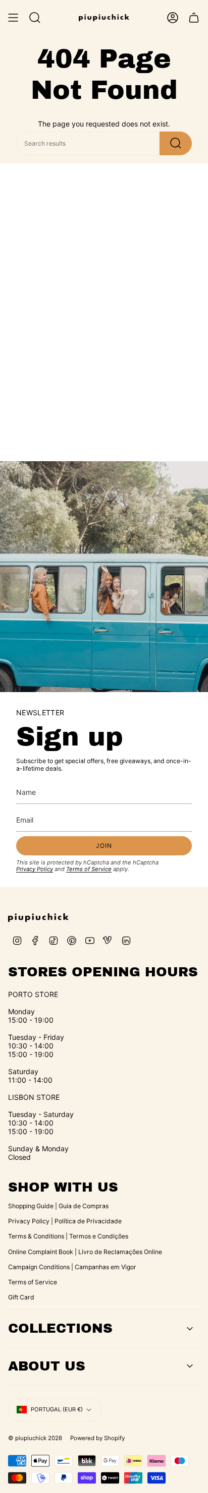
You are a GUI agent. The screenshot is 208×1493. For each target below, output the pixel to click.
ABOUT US (46, 1366)
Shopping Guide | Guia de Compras (58, 1206)
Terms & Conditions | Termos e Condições (68, 1236)
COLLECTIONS (60, 1328)
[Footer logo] (38, 917)
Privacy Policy (34, 869)
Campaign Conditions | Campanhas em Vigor (72, 1267)
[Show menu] (13, 17)
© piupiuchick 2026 (35, 1438)
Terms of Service (89, 869)
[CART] (193, 17)
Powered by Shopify (97, 1438)
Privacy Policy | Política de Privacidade (65, 1221)
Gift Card (21, 1297)
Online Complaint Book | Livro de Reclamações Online (85, 1252)
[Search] (176, 143)
